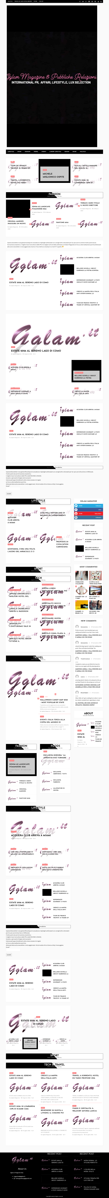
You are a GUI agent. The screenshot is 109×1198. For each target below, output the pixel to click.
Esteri (35, 1)
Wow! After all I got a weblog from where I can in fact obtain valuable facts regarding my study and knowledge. (88, 700)
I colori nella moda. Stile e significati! (89, 1171)
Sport (19, 151)
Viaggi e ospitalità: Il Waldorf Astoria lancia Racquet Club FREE (84, 1111)
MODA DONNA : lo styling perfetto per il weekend (90, 1162)
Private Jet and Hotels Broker (23, 1)
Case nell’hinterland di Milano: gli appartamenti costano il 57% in (22, 854)
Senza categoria (15, 388)
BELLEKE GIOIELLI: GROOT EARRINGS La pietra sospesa (85, 378)
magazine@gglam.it (19, 1176)
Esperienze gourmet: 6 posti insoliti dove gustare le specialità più (88, 282)
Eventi (44, 151)
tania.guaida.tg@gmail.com (24, 1178)
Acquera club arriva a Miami (88, 257)
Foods (42, 716)
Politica (10, 1)
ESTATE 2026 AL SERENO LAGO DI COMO (28, 283)
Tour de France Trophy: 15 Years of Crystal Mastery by (61, 918)
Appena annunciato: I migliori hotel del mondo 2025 (20, 596)
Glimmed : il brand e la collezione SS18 (80, 613)
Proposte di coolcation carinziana (62, 544)
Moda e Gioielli (79, 372)
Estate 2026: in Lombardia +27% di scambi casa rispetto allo (22, 1109)
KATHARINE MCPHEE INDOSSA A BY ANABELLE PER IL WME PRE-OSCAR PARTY (87, 687)
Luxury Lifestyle (55, 151)
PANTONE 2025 (62, 222)
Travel (36, 151)
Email (8, 486)
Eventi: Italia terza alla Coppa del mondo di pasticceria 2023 (52, 722)
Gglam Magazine (38, 212)
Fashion (27, 151)
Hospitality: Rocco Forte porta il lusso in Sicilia (53, 606)
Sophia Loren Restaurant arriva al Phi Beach (54, 591)
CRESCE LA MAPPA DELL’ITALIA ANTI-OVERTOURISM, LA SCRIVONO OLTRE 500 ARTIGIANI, (88, 293)
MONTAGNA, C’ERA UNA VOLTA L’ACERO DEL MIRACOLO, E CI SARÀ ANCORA (21, 551)
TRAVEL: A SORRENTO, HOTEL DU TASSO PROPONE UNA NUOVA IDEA (85, 1078)
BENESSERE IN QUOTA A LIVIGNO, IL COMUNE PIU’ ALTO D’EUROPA (52, 1113)
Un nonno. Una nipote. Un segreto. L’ (94, 613)
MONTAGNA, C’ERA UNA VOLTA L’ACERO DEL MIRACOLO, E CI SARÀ (51, 854)
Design (67, 151)
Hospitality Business (15, 590)
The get (41, 1)
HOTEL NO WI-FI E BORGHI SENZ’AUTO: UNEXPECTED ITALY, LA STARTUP (53, 870)
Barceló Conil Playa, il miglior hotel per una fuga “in (53, 636)
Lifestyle (11, 151)
